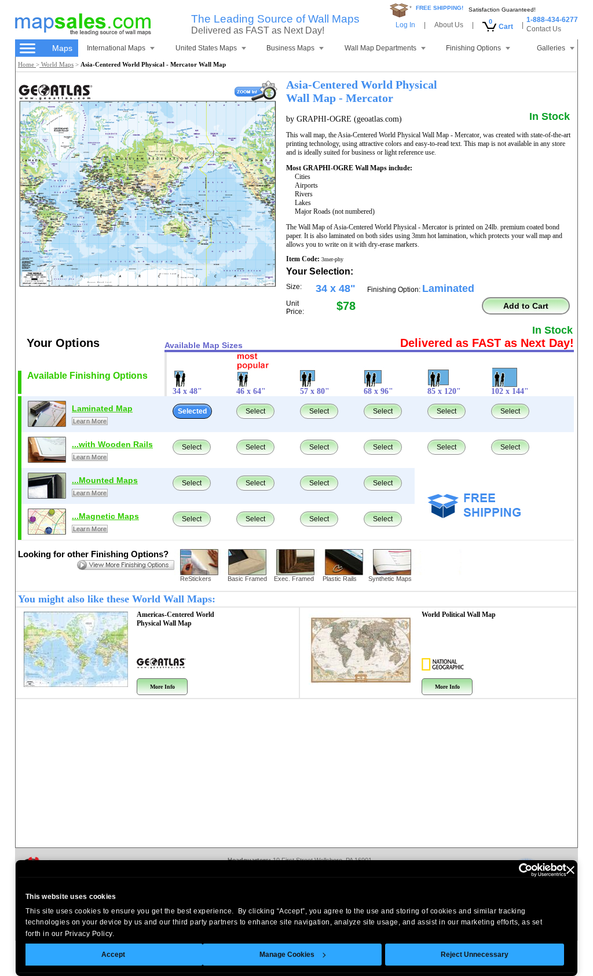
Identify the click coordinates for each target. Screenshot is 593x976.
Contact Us (543, 29)
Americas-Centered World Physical (175, 619)
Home (27, 64)
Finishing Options (473, 48)
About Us (448, 25)
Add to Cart (525, 305)
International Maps (116, 48)
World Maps (56, 64)
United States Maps (206, 48)
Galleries (551, 48)
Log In (405, 25)
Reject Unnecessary (474, 955)
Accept (113, 955)
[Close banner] (570, 870)
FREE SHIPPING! (439, 8)
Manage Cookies (286, 955)
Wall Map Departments (380, 48)
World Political (459, 615)
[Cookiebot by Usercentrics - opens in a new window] (515, 870)
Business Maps (290, 48)
